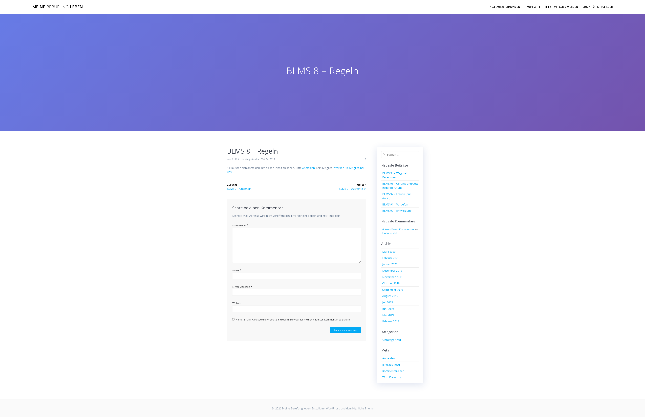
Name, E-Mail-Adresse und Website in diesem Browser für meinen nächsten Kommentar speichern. (293, 319)
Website (237, 303)
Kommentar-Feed (393, 371)
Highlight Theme (363, 408)
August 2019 (390, 296)
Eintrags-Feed (391, 364)
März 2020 (389, 251)
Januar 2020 (389, 264)
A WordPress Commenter (398, 229)
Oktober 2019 (391, 283)
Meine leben (57, 7)
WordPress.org (391, 377)
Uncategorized (249, 159)
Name (236, 270)
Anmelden (308, 168)
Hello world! (389, 233)
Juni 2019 (388, 309)
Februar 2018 (390, 321)
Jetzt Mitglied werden (561, 6)
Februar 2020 (390, 258)
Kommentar (240, 225)
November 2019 (392, 277)
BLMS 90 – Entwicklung (397, 211)
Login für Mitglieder (598, 6)
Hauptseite (533, 6)
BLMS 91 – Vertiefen (395, 204)
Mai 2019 (388, 315)
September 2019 (392, 290)
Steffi (234, 159)
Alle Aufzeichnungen (505, 6)
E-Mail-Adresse (242, 286)
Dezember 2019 (392, 270)
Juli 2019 (387, 302)
